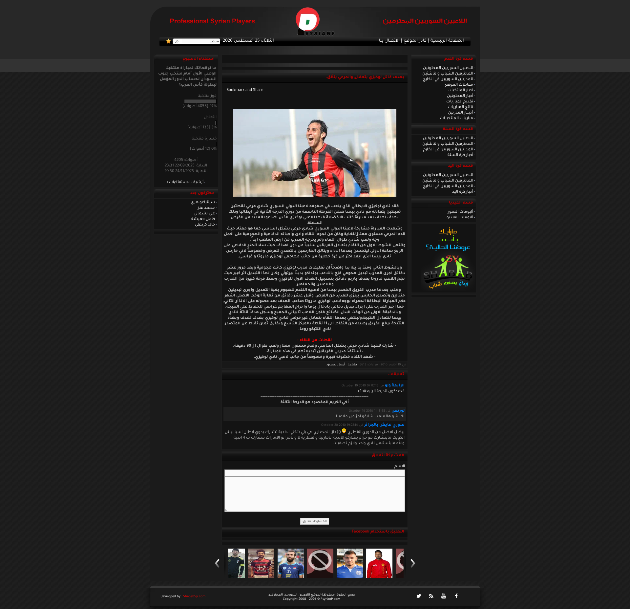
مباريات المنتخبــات (456, 118)
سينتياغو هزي (203, 202)
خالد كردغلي (205, 225)
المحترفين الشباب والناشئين (447, 74)
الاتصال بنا (389, 41)
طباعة (352, 365)
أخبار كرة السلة (460, 155)
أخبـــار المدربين (460, 113)
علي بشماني (204, 213)
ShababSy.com (194, 596)
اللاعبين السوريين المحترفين (448, 68)
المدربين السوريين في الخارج (448, 79)
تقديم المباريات (459, 101)
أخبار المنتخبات (460, 90)
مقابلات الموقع (459, 85)
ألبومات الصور (460, 212)
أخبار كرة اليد (462, 192)
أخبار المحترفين (460, 96)
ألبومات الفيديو (460, 217)
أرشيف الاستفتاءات (186, 182)
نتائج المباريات (460, 107)
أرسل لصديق (335, 365)
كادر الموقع (415, 41)
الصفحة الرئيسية (447, 41)
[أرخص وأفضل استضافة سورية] (448, 290)
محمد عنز (206, 208)
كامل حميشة (203, 219)
